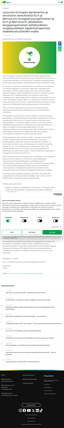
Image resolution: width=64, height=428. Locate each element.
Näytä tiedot (55, 227)
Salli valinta (32, 232)
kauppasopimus (28, 273)
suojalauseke (38, 273)
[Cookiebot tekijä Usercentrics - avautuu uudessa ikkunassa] (55, 194)
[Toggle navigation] (61, 2)
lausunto (19, 273)
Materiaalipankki (30, 379)
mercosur (13, 273)
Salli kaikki (52, 232)
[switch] (24, 220)
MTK (3, 375)
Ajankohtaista (29, 375)
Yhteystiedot (28, 383)
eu (8, 273)
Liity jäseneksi (31, 405)
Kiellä (11, 232)
